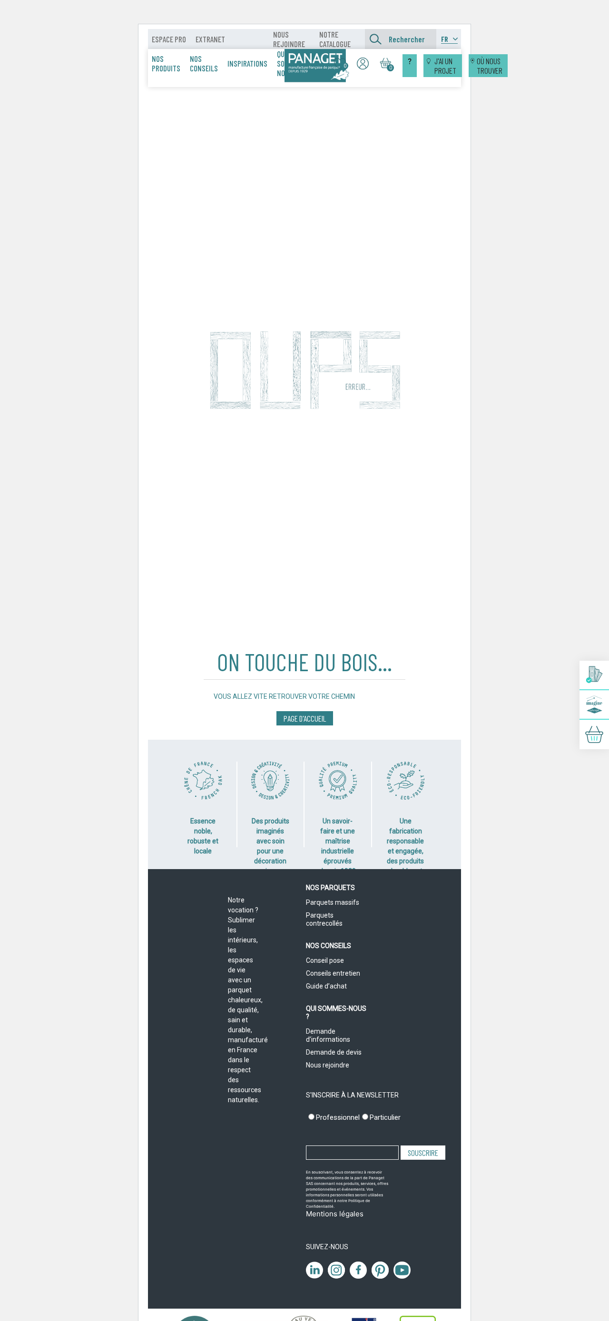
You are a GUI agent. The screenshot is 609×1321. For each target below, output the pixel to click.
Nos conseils (204, 63)
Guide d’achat (326, 986)
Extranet (210, 39)
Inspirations (247, 63)
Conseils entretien (333, 973)
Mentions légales (334, 1213)
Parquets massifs (332, 902)
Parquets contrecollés (324, 919)
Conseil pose (325, 960)
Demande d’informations (328, 1035)
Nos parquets (330, 887)
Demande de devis (334, 1052)
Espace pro (169, 39)
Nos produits (166, 63)
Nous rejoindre (289, 39)
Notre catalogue (335, 39)
